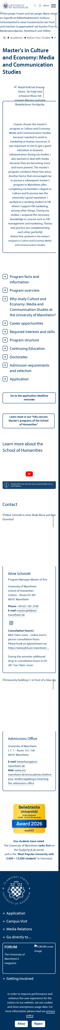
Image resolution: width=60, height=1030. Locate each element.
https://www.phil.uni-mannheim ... (28, 648)
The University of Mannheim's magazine (14, 959)
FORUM (10, 947)
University (4, 38)
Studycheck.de (27, 850)
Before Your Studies (38, 37)
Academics (16, 37)
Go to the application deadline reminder (29, 397)
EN (45, 6)
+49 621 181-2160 (27, 606)
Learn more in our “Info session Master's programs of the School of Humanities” (28, 420)
